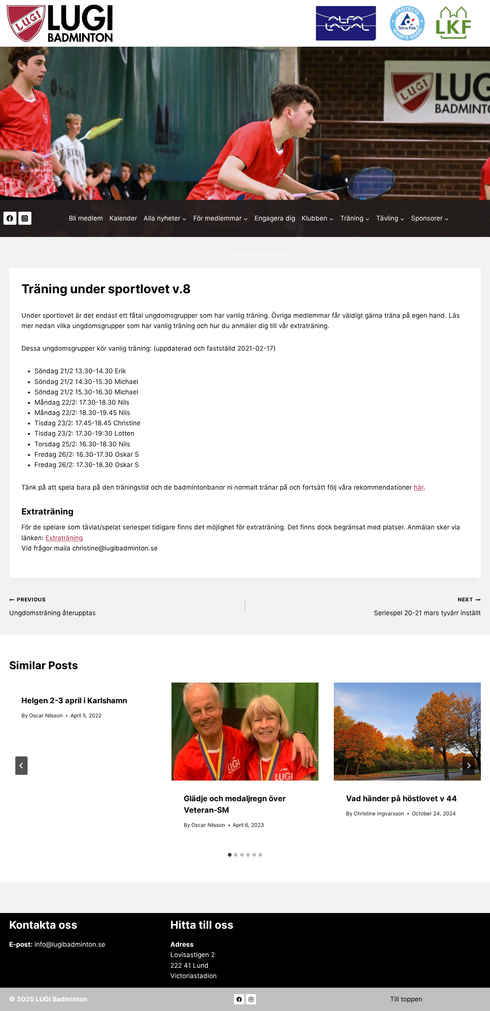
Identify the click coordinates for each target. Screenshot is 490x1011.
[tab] (230, 855)
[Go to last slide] (21, 765)
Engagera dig (275, 218)
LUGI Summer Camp (259, 254)
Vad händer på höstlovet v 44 (401, 798)
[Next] (468, 765)
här (418, 487)
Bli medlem (86, 218)
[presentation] (245, 732)
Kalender (123, 218)
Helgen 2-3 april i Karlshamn (74, 700)
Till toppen (406, 999)
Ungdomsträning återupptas (52, 606)
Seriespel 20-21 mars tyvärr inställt (427, 606)
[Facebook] (9, 218)
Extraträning (64, 538)
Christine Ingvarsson (379, 813)
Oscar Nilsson (46, 715)
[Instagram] (24, 218)
